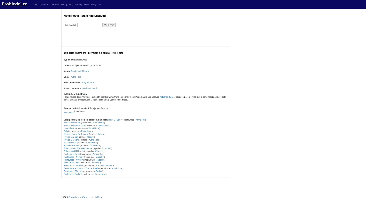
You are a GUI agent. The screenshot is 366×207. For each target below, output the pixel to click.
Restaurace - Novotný (73, 156)
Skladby (63, 4)
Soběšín (96, 162)
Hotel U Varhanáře (72, 122)
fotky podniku (88, 82)
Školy (71, 4)
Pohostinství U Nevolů (74, 151)
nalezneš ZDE (166, 96)
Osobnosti (44, 4)
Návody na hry (88, 197)
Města (86, 4)
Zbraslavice (98, 154)
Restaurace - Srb (71, 162)
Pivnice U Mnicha (71, 139)
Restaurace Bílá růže (73, 171)
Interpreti (54, 4)
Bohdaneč (106, 148)
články (99, 197)
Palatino (67, 131)
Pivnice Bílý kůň (71, 136)
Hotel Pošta (69, 112)
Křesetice (99, 151)
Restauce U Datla (72, 154)
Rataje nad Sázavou (80, 71)
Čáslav (101, 134)
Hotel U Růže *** (115, 119)
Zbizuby (100, 156)
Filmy (36, 4)
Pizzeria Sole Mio (71, 145)
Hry (99, 4)
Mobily (93, 4)
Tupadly (100, 159)
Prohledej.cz (74, 197)
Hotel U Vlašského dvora (75, 125)
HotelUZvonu (70, 128)
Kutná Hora (76, 76)
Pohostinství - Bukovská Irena (77, 148)
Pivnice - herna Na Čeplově (76, 134)
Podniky (78, 4)
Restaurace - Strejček (73, 165)
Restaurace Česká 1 (73, 174)
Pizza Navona (70, 142)
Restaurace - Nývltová (74, 159)
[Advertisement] (146, 37)
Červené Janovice (104, 165)
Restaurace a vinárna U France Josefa (81, 168)
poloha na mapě (89, 88)
